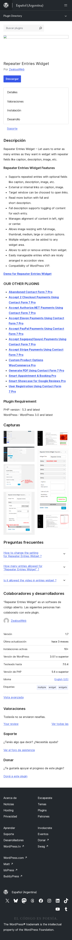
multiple (42, 687)
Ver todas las (60, 724)
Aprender (9, 828)
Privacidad (10, 816)
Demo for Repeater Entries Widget (27, 274)
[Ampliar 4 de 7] (30, 496)
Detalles (12, 92)
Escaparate (45, 798)
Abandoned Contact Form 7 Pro (30, 292)
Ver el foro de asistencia (19, 750)
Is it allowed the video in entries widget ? (29, 580)
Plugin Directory (12, 15)
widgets (63, 687)
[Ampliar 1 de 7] (30, 435)
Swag (43, 846)
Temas (42, 804)
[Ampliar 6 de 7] (64, 453)
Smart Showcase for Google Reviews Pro (37, 381)
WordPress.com (15, 858)
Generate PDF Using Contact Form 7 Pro (36, 370)
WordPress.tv (13, 846)
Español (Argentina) (24, 892)
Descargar (12, 78)
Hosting (8, 810)
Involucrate (45, 828)
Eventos (43, 834)
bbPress (10, 870)
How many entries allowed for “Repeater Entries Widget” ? (22, 567)
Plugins (42, 810)
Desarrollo (13, 119)
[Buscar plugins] (40, 28)
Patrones (43, 816)
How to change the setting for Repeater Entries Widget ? (22, 554)
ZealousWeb (16, 69)
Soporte (12, 128)
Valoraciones (15, 101)
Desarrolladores (13, 840)
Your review (11, 724)
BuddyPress (13, 876)
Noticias (8, 804)
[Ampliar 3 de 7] (30, 469)
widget (52, 687)
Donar (43, 840)
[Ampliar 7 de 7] (64, 519)
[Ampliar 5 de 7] (64, 435)
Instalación (14, 110)
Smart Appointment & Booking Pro (32, 375)
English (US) (62, 679)
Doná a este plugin (15, 776)
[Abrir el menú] (66, 5)
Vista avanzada (13, 697)
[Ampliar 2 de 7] (30, 451)
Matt (8, 864)
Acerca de (10, 798)
